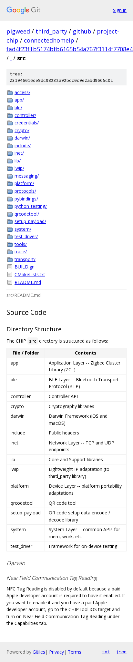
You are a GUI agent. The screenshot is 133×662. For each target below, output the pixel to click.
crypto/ (22, 130)
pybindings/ (26, 199)
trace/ (21, 251)
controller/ (25, 115)
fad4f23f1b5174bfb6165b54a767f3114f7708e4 (69, 49)
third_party (51, 31)
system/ (23, 229)
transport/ (25, 259)
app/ (19, 100)
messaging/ (27, 176)
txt (106, 652)
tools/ (21, 244)
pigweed (18, 31)
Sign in (120, 10)
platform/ (24, 183)
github (82, 31)
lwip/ (19, 168)
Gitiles (39, 652)
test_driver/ (26, 236)
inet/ (19, 153)
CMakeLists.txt (30, 274)
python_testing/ (31, 206)
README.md (28, 282)
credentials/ (27, 123)
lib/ (18, 161)
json (121, 652)
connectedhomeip (49, 40)
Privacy (56, 652)
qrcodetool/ (27, 214)
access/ (22, 92)
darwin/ (22, 138)
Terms (74, 652)
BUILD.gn (25, 267)
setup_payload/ (30, 221)
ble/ (18, 107)
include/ (23, 145)
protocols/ (25, 191)
